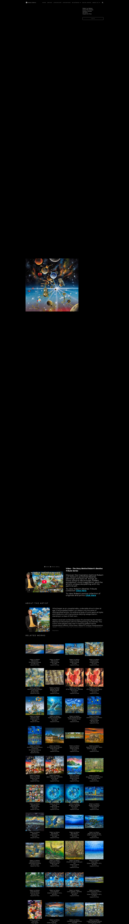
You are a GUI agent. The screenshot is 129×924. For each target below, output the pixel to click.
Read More (55, 630)
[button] (76, 2)
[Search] (102, 2)
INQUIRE (93, 18)
